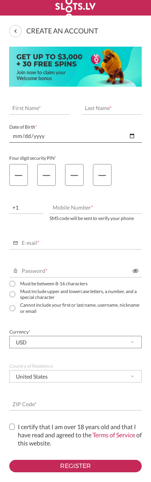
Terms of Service (114, 434)
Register (75, 466)
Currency (20, 332)
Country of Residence (31, 366)
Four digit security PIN (33, 158)
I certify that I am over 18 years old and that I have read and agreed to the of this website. (80, 435)
